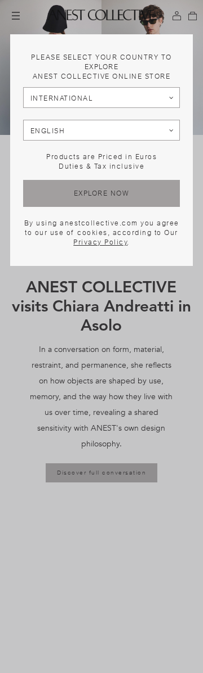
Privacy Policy (100, 242)
